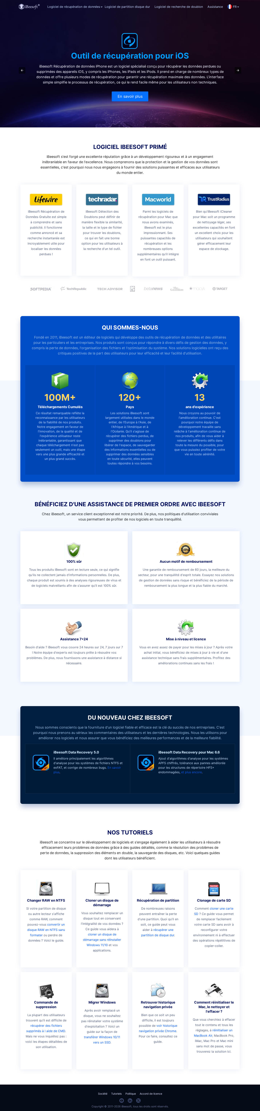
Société (102, 1093)
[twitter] (138, 1100)
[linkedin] (130, 1100)
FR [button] (235, 7)
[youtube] (121, 1100)
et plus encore (191, 772)
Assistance (215, 7)
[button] (22, 70)
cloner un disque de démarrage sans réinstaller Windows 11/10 (102, 939)
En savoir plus (130, 96)
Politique (130, 1093)
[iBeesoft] (29, 7)
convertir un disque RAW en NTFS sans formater (46, 930)
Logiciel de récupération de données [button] (73, 7)
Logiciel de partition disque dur (127, 7)
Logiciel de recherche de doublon (179, 7)
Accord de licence (151, 1093)
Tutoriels (116, 1093)
